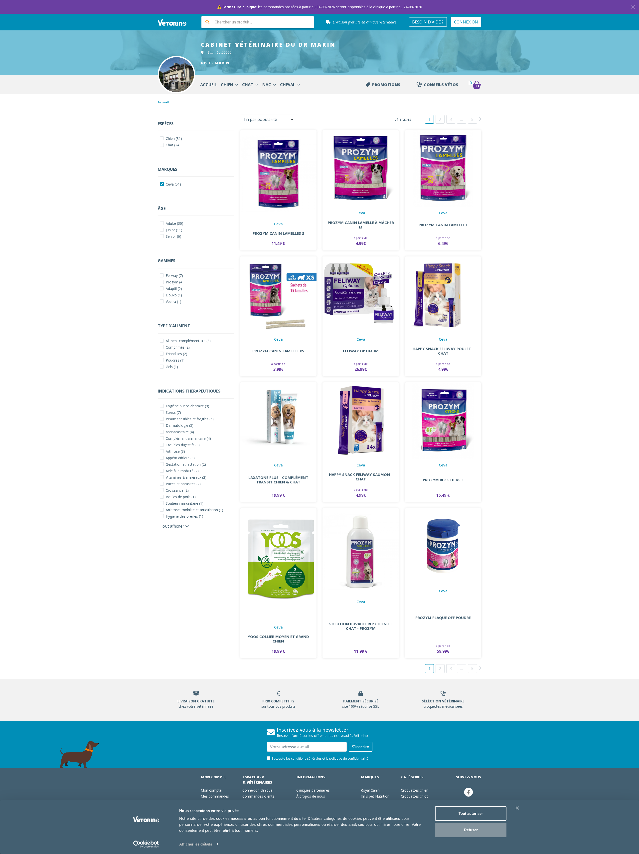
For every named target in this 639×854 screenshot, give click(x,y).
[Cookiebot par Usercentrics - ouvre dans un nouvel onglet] (146, 844)
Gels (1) (172, 366)
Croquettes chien (414, 790)
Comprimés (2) (178, 347)
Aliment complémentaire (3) (188, 340)
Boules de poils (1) (181, 496)
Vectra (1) (173, 301)
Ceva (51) (173, 184)
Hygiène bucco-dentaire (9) (187, 406)
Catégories (412, 777)
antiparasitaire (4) (180, 431)
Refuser (471, 830)
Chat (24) (173, 145)
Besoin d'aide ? (428, 22)
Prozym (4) (174, 282)
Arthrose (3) (175, 451)
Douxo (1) (174, 295)
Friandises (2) (176, 353)
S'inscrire (360, 747)
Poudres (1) (175, 360)
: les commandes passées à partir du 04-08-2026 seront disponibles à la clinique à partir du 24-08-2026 (319, 6)
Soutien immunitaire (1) (184, 503)
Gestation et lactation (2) (186, 464)
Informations (311, 777)
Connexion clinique (257, 790)
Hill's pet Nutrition (375, 796)
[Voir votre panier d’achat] (476, 84)
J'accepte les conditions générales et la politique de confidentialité (320, 758)
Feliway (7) (174, 275)
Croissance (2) (177, 490)
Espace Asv (257, 780)
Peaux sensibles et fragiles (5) (190, 419)
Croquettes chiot (414, 796)
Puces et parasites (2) (183, 483)
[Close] (633, 7)
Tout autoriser (471, 813)
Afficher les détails (195, 844)
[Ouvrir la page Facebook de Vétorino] (468, 792)
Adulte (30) (174, 223)
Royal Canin (370, 790)
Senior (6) (173, 236)
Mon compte (213, 777)
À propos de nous (310, 796)
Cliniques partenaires (313, 790)
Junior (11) (174, 229)
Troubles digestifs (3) (183, 444)
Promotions (386, 84)
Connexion (466, 22)
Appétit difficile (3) (180, 457)
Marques (370, 777)
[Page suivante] (480, 119)
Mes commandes (215, 796)
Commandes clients (258, 796)
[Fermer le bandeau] (517, 808)
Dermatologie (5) (179, 425)
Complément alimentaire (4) (188, 438)
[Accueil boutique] (175, 22)
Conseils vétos (441, 84)
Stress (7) (173, 412)
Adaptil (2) (174, 288)
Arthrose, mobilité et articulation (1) (194, 509)
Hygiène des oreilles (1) (184, 516)
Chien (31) (174, 138)
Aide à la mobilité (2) (182, 470)
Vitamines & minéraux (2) (186, 477)
